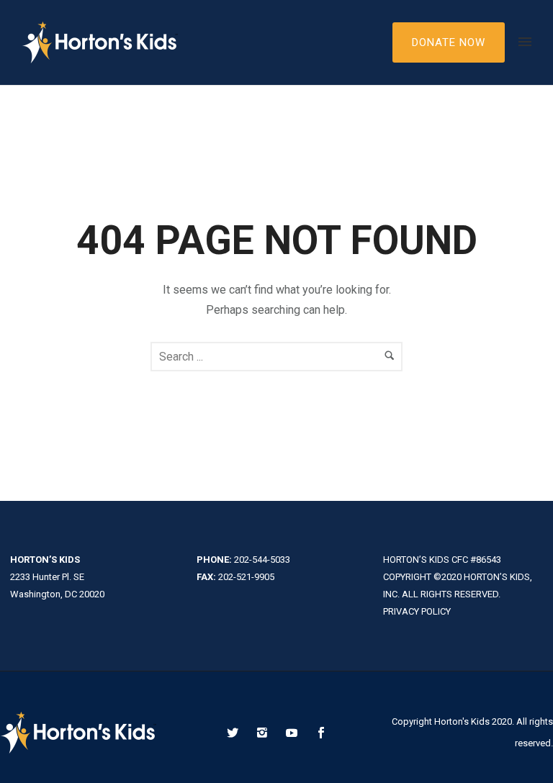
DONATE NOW (448, 42)
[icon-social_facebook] (321, 733)
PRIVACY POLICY (417, 611)
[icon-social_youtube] (295, 733)
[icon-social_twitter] (236, 733)
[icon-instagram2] (265, 733)
